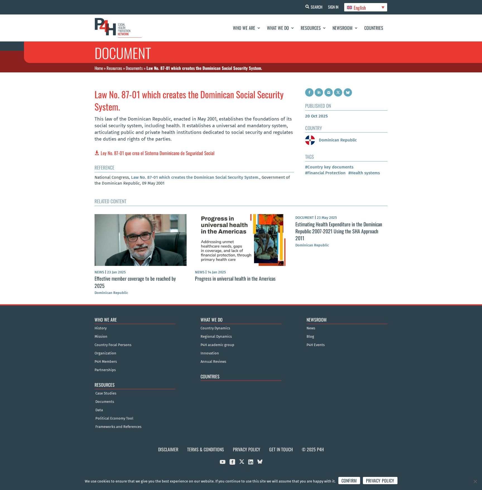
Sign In (333, 7)
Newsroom (342, 27)
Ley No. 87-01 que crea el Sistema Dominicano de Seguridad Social (158, 153)
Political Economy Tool (114, 418)
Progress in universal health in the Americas (235, 278)
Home (99, 68)
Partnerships (105, 370)
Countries (373, 27)
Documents (134, 68)
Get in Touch (281, 449)
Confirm (349, 480)
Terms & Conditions (205, 449)
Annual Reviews (213, 362)
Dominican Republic (337, 140)
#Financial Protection (325, 172)
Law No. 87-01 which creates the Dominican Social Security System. (195, 177)
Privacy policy (380, 480)
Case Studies (105, 393)
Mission (101, 337)
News (311, 328)
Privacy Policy (246, 449)
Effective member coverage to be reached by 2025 (135, 282)
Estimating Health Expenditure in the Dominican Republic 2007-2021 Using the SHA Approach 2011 (338, 231)
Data (99, 410)
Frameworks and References (118, 427)
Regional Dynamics (216, 337)
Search (316, 7)
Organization (105, 353)
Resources (311, 27)
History (101, 328)
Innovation (210, 353)
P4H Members (106, 362)
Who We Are (244, 27)
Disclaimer (168, 449)
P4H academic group (217, 345)
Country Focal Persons (113, 345)
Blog (310, 337)
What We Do (278, 27)
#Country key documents (329, 167)
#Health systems (364, 172)
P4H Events (316, 345)
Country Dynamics (215, 328)
